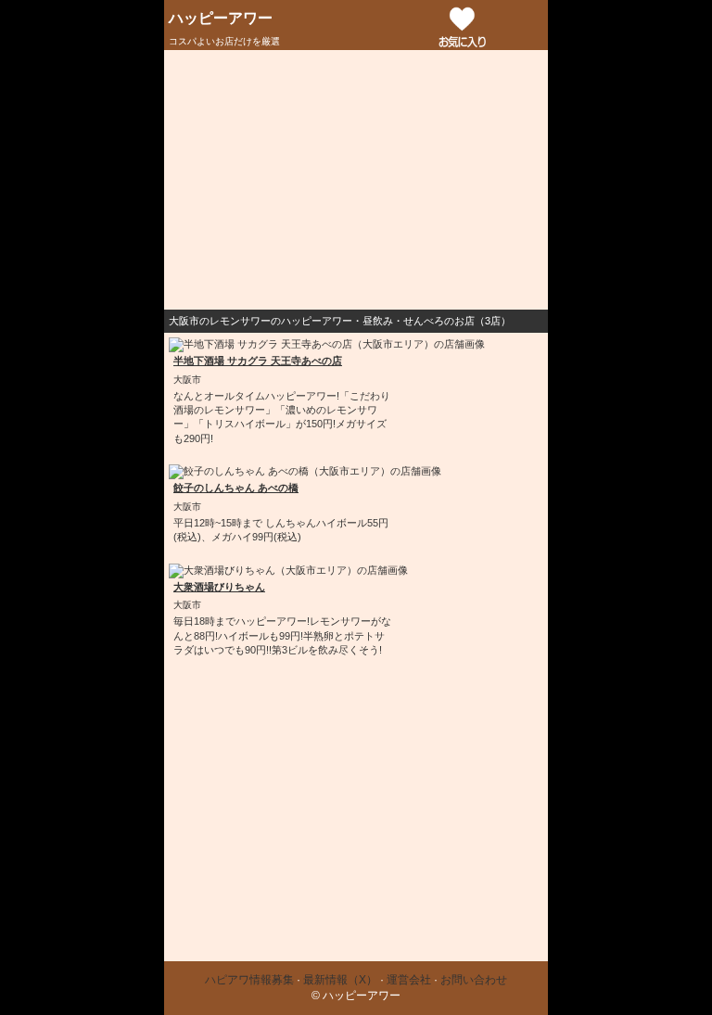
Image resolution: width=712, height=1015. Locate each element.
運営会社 (409, 979)
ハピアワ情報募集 (249, 979)
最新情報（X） (340, 979)
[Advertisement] (356, 180)
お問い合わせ (473, 979)
